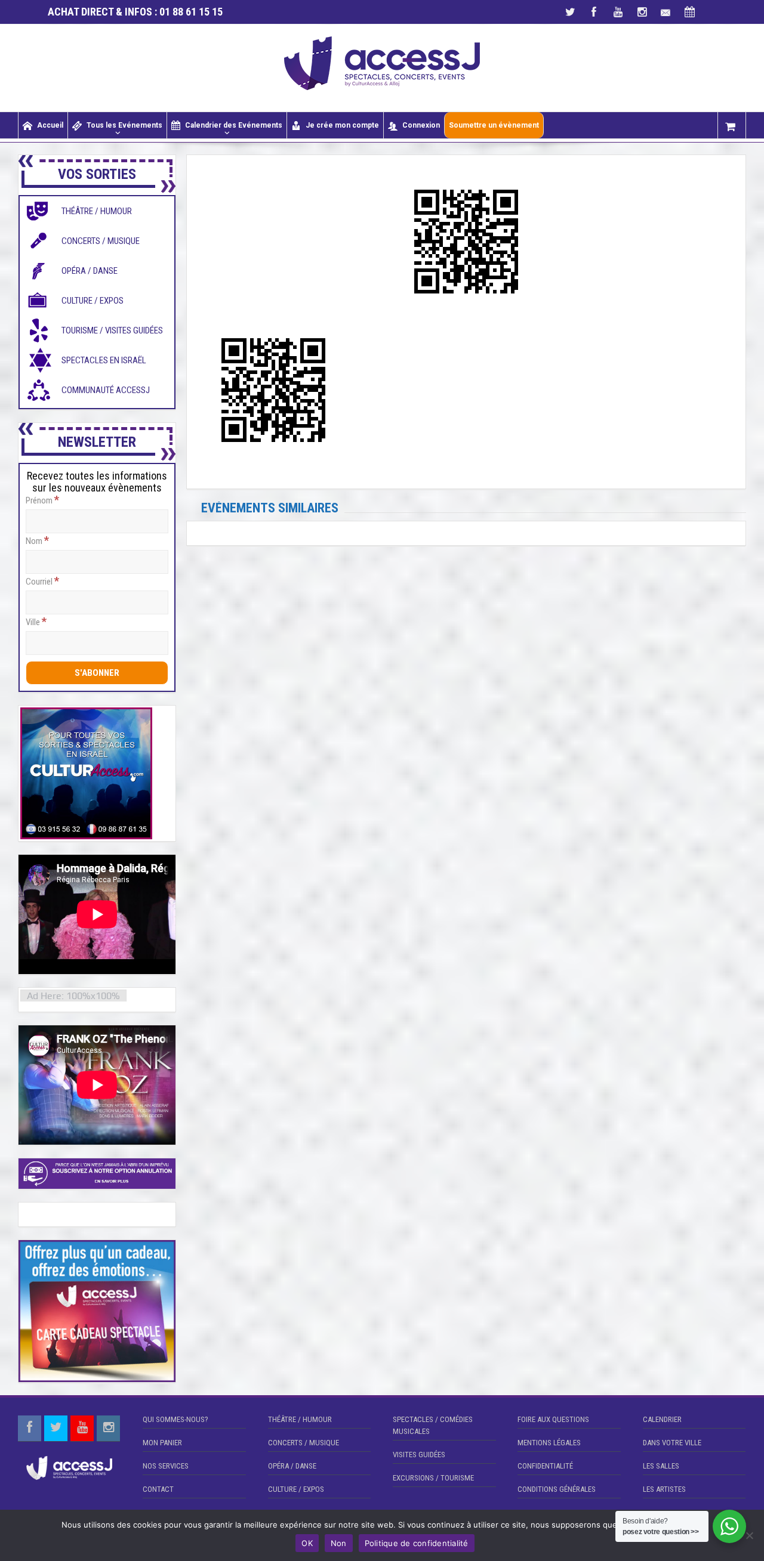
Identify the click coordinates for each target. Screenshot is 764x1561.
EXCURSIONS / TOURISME (433, 1477)
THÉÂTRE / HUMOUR (300, 1419)
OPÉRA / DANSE (292, 1465)
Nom (37, 540)
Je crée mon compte (342, 125)
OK (307, 1543)
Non (339, 1543)
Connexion (421, 125)
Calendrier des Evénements (233, 125)
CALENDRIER (662, 1419)
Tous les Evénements (124, 125)
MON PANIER (162, 1442)
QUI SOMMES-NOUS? (175, 1419)
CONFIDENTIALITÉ (545, 1465)
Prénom (42, 500)
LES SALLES (661, 1465)
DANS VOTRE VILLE (672, 1442)
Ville (36, 622)
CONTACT (158, 1489)
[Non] (749, 1535)
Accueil (50, 125)
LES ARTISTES (664, 1489)
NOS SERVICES (166, 1465)
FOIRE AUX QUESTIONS (553, 1419)
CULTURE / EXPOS (296, 1489)
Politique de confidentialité (417, 1543)
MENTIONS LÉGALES (549, 1442)
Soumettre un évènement (494, 125)
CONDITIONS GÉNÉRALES (556, 1489)
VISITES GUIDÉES (419, 1454)
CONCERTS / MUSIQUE (303, 1442)
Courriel (42, 581)
